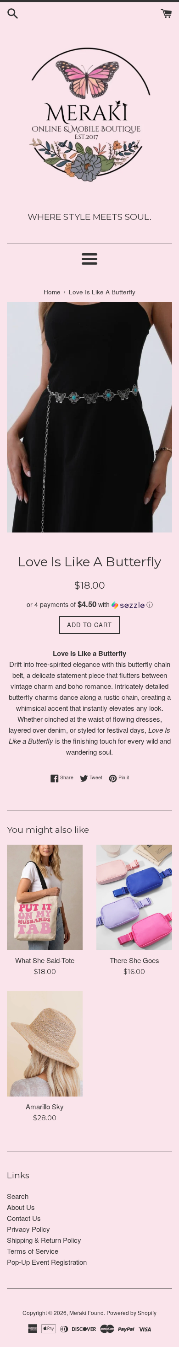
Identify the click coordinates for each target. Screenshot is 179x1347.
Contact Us (24, 1218)
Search (17, 1196)
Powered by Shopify (131, 1312)
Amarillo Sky (45, 1106)
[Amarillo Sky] (45, 1044)
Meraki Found (86, 1312)
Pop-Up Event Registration (47, 1262)
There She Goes (134, 960)
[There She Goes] (134, 897)
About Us (21, 1207)
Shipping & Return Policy (44, 1240)
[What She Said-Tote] (45, 897)
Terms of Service (32, 1251)
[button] (89, 604)
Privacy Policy (28, 1229)
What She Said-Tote (44, 960)
